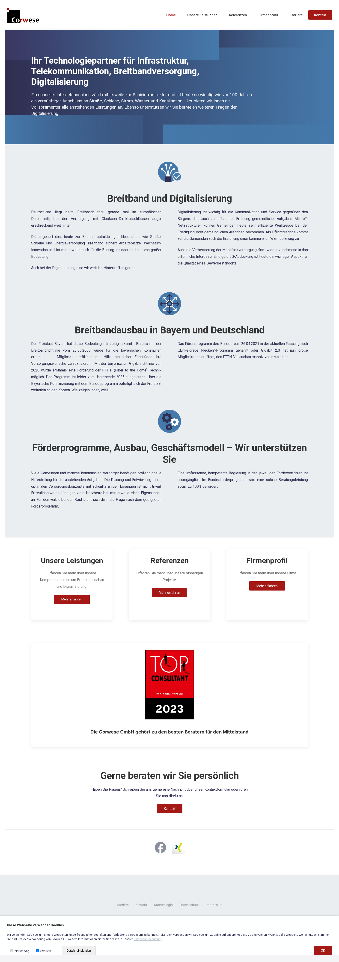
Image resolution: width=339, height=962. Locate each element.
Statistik (45, 951)
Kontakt (320, 15)
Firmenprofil (268, 15)
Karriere (296, 15)
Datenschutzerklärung (148, 939)
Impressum (214, 905)
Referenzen (238, 15)
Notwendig (22, 951)
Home (171, 15)
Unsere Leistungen (202, 15)
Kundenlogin (163, 905)
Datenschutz (189, 905)
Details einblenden (78, 950)
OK (323, 950)
